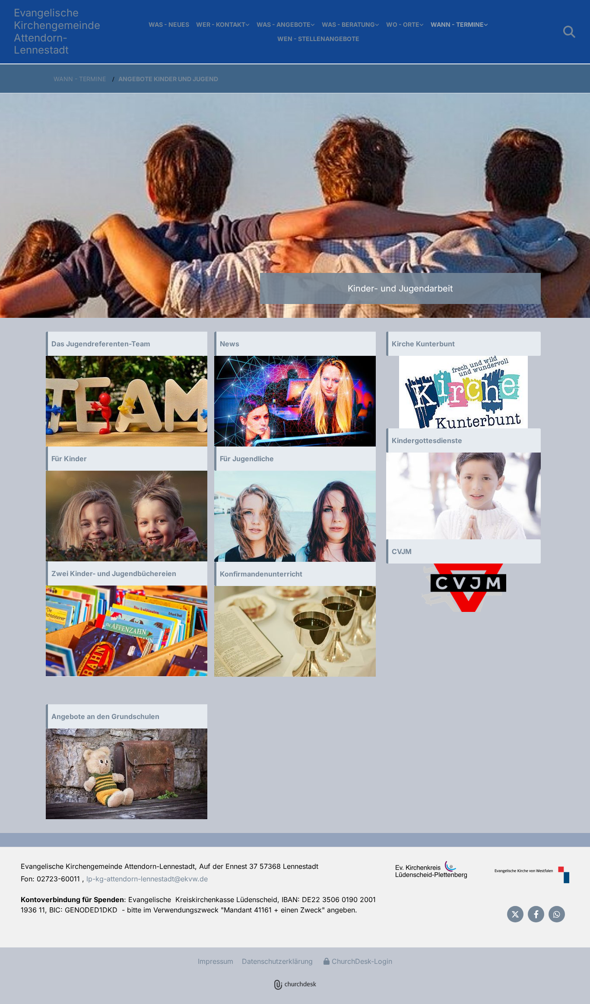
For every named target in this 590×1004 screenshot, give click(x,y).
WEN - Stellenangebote (318, 38)
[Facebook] (536, 914)
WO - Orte (402, 24)
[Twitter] (515, 914)
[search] (569, 32)
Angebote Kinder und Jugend (168, 78)
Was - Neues (169, 24)
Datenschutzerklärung (277, 961)
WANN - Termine (457, 24)
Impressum (215, 961)
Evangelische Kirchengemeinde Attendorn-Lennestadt (57, 31)
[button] (126, 344)
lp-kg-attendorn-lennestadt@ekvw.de (147, 878)
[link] (223, 25)
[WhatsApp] (556, 914)
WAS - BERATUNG (348, 24)
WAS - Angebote (284, 24)
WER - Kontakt (220, 24)
